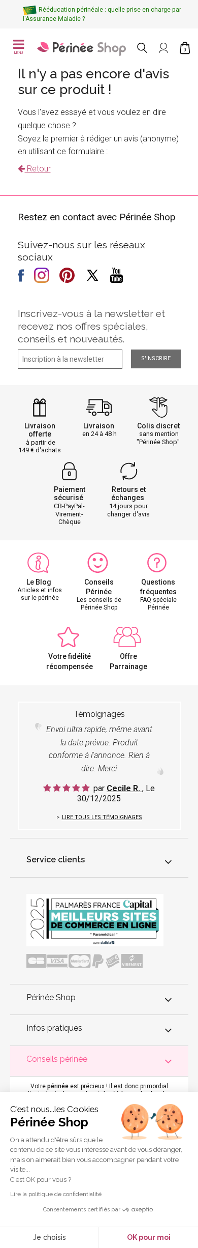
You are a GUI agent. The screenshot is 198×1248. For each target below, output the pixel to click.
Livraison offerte (39, 430)
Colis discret (158, 426)
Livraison (98, 426)
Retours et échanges (128, 493)
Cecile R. (124, 788)
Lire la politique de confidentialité (56, 1194)
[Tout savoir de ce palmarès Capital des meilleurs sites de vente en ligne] (94, 919)
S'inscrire (156, 358)
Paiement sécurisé (69, 493)
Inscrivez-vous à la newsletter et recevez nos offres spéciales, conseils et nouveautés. (91, 326)
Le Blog (38, 582)
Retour (38, 168)
